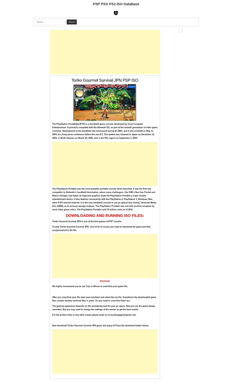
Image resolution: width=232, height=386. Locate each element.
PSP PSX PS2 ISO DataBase (116, 4)
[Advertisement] (105, 52)
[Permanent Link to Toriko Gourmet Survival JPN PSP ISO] (105, 102)
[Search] (116, 13)
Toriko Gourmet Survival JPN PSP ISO (104, 80)
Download (105, 281)
